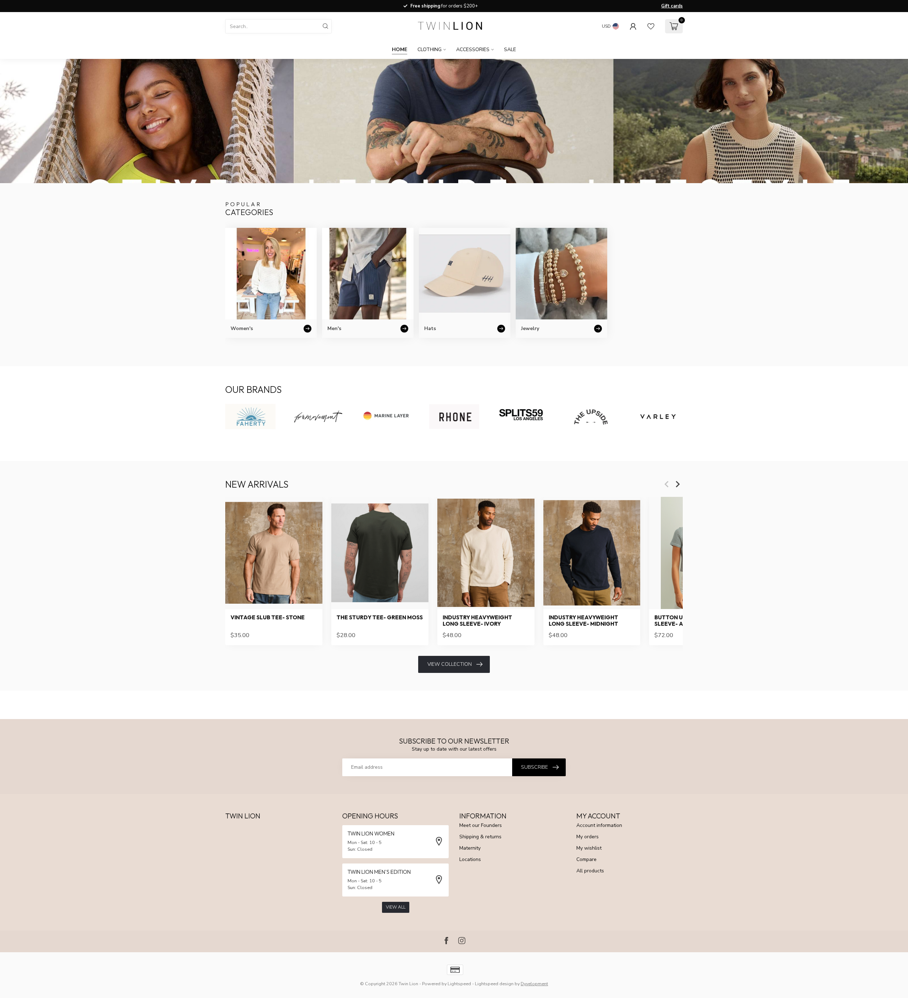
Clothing (429, 49)
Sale (510, 49)
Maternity (470, 848)
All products (590, 870)
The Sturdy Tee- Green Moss (380, 617)
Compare (586, 859)
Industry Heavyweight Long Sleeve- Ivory (477, 620)
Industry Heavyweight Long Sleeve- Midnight (583, 620)
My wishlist (589, 848)
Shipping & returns (480, 836)
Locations (470, 859)
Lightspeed (459, 984)
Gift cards (672, 6)
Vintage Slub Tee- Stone (268, 617)
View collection (449, 664)
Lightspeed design (494, 984)
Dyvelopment (534, 984)
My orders (587, 836)
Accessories (472, 49)
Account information (599, 825)
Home (399, 49)
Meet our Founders (480, 825)
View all (395, 907)
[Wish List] (650, 26)
